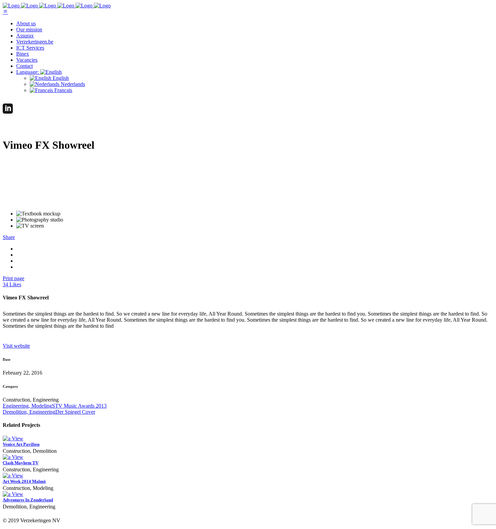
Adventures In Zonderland (28, 499)
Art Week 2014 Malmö (24, 481)
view (17, 438)
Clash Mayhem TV (20, 462)
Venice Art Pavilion (21, 444)
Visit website (16, 346)
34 (12, 284)
